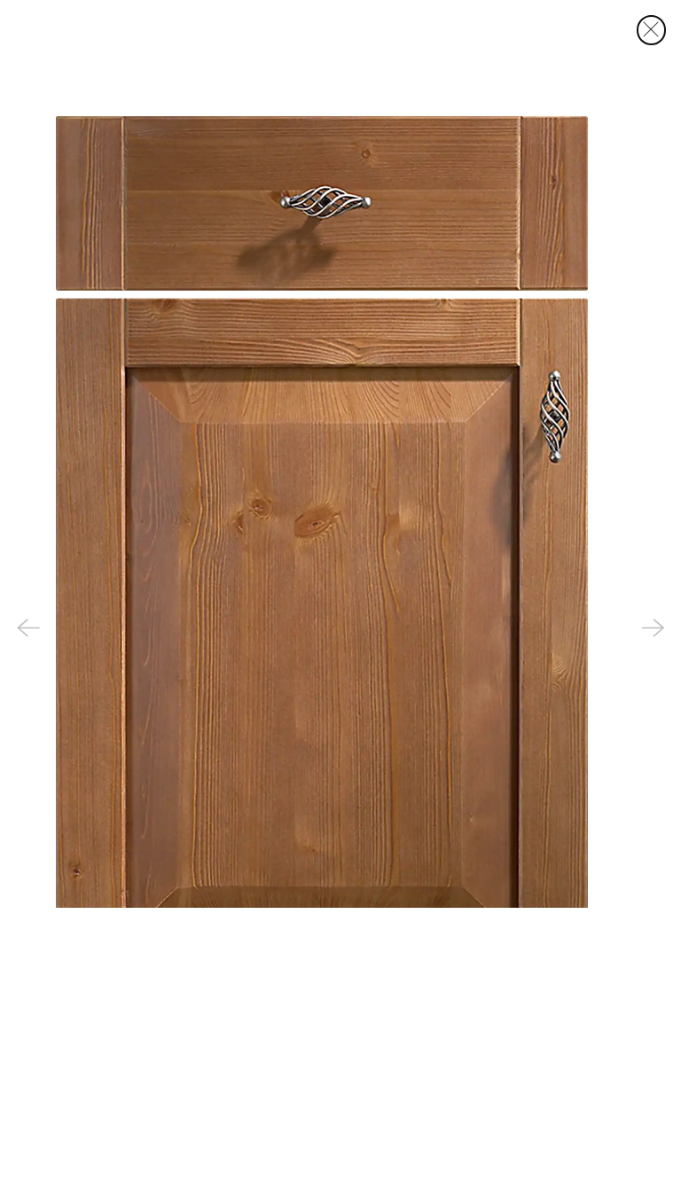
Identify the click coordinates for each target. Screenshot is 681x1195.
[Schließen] (652, 30)
